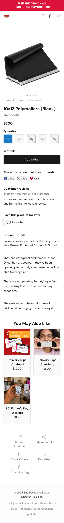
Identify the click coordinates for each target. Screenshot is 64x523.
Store (19, 100)
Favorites (44, 459)
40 (43, 139)
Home (7, 100)
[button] (6, 16)
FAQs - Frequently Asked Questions (32, 508)
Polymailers (34, 100)
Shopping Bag (20, 472)
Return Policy (48, 503)
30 (31, 139)
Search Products (20, 444)
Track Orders (19, 459)
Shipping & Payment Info (22, 503)
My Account (44, 442)
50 (54, 139)
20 (19, 139)
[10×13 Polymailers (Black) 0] (32, 64)
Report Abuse (32, 514)
